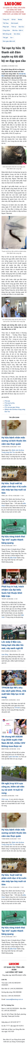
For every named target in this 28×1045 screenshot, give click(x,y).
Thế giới (5, 37)
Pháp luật (6, 27)
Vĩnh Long (4, 799)
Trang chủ (6, 19)
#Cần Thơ (7, 405)
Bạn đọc (21, 27)
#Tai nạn (7, 401)
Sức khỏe (17, 34)
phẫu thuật (13, 558)
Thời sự (13, 27)
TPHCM (17, 708)
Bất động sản (7, 34)
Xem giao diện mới (9, 41)
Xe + (11, 37)
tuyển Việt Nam (13, 757)
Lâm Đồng (4, 654)
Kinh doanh (14, 23)
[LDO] (14, 428)
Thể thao (6, 23)
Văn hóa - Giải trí (17, 30)
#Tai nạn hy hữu (9, 403)
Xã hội (13, 19)
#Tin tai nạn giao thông (11, 407)
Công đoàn (6, 30)
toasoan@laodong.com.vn (14, 999)
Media (20, 19)
